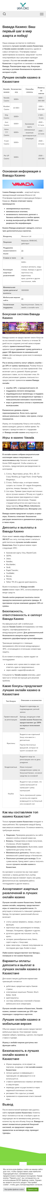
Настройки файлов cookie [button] (14, 1189)
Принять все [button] (32, 1189)
